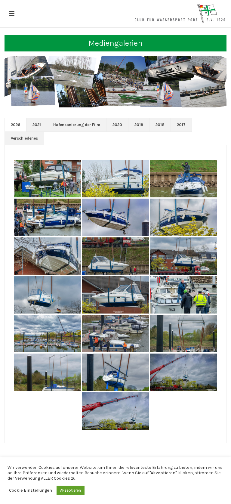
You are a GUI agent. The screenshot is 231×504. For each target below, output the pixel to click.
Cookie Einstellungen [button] (30, 490)
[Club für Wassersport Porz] (180, 13)
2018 (160, 124)
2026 (15, 124)
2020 (117, 124)
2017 (181, 124)
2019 (138, 124)
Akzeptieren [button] (70, 490)
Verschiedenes (24, 138)
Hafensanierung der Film (76, 124)
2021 (36, 124)
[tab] (15, 125)
